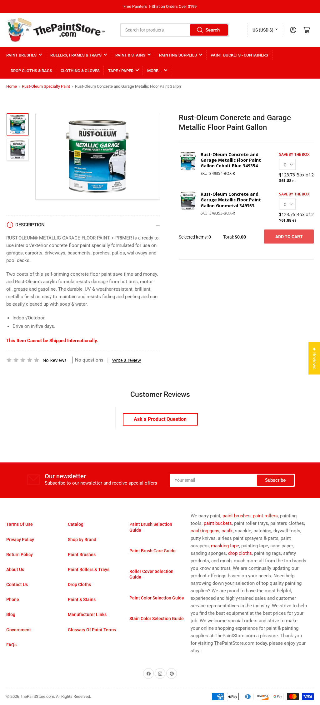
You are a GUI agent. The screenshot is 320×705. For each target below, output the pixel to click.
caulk (227, 531)
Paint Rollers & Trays (88, 569)
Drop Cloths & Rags (31, 70)
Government (18, 629)
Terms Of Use (19, 524)
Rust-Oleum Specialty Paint (46, 86)
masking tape (225, 546)
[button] (22, 360)
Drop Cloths (79, 584)
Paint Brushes (21, 55)
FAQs (11, 644)
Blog (10, 614)
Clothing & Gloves (80, 70)
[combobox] (174, 30)
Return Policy (19, 554)
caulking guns (205, 531)
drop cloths (240, 553)
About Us (15, 569)
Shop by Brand (82, 539)
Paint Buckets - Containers (239, 55)
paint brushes (236, 516)
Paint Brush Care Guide (152, 550)
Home (11, 86)
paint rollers (265, 516)
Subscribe (275, 480)
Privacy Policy (20, 539)
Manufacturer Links (87, 614)
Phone (12, 599)
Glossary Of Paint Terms (92, 629)
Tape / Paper (120, 70)
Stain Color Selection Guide (156, 618)
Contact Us (17, 584)
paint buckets (218, 523)
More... (154, 70)
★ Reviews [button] (314, 358)
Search (212, 30)
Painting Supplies (178, 55)
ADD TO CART (289, 236)
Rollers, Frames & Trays (76, 55)
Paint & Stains (130, 55)
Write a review (126, 360)
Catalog (75, 524)
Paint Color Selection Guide (156, 597)
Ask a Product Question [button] (160, 419)
